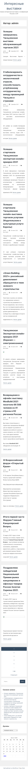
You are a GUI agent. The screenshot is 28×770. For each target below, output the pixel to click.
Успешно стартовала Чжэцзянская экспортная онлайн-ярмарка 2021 (13, 155)
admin (4, 51)
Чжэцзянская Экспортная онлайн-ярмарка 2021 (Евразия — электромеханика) (14, 336)
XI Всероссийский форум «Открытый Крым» (13, 463)
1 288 (14, 671)
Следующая (14, 675)
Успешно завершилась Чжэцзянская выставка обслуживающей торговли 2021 (13, 695)
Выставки (5, 52)
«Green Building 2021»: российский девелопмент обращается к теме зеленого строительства (13, 717)
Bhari (23, 768)
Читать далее (17, 60)
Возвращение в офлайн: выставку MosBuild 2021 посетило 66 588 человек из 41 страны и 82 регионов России (13, 405)
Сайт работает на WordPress (10, 768)
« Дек (4, 756)
